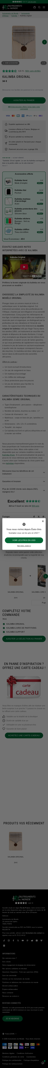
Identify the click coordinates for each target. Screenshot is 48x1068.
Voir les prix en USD (24, 540)
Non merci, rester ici (24, 546)
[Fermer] (43, 521)
